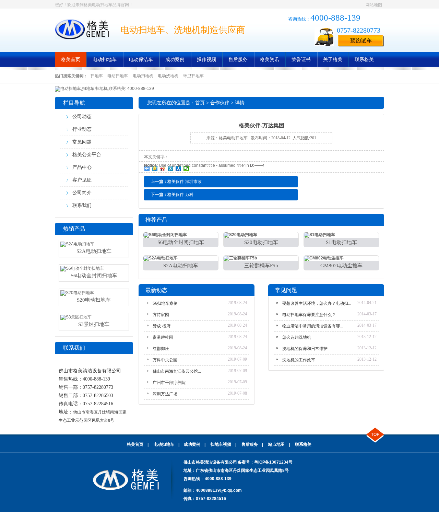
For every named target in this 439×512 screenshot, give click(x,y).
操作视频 (206, 59)
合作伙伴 (219, 102)
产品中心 (82, 167)
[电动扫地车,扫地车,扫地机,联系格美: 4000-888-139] (104, 88)
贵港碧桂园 (163, 337)
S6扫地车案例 (165, 303)
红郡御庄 (161, 348)
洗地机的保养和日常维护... (306, 348)
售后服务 (238, 59)
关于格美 (332, 59)
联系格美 (364, 59)
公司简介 (82, 192)
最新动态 (156, 290)
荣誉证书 (301, 59)
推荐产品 (156, 220)
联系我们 (82, 205)
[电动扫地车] (82, 29)
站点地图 (276, 444)
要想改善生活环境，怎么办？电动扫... (316, 303)
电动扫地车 (105, 59)
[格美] (134, 498)
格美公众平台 (86, 154)
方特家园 (161, 314)
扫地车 (97, 75)
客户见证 (82, 180)
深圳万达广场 (165, 394)
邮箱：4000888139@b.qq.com (212, 490)
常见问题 (82, 141)
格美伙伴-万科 (180, 194)
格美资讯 (269, 59)
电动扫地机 (143, 75)
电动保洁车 (141, 59)
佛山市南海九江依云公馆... (177, 371)
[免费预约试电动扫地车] (361, 41)
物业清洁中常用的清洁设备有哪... (312, 326)
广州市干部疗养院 (169, 382)
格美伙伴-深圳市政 (184, 181)
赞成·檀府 (161, 326)
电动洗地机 (168, 75)
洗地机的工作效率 (298, 360)
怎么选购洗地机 (296, 337)
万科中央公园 (165, 360)
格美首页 (70, 59)
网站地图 (374, 4)
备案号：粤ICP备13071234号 (265, 462)
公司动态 (82, 116)
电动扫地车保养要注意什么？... (310, 314)
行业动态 (82, 129)
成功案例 (175, 59)
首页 (200, 102)
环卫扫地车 (193, 75)
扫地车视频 (221, 444)
